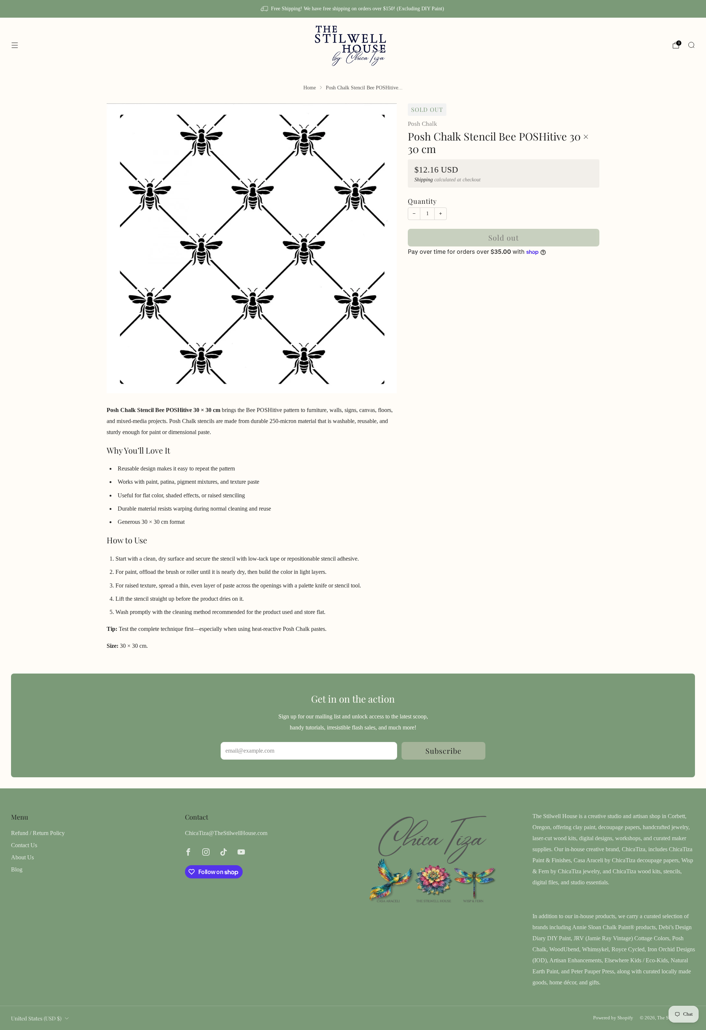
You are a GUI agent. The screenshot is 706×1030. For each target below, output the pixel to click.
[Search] (691, 45)
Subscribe (443, 751)
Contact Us (24, 845)
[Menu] (14, 45)
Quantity (422, 201)
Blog (16, 869)
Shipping (423, 179)
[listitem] (352, 9)
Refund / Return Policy (38, 833)
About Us (22, 857)
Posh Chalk (422, 123)
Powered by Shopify (613, 1017)
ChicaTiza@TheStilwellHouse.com (226, 833)
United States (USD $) (36, 1018)
